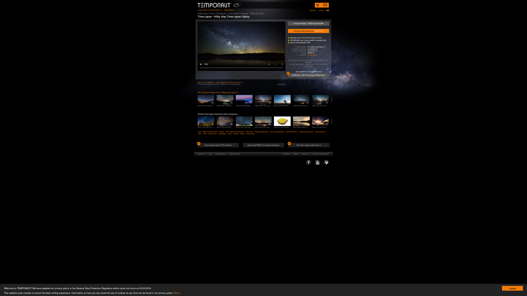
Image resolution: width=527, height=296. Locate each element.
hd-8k (242, 134)
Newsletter (234, 154)
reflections (212, 134)
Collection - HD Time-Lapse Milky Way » (308, 75)
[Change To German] (327, 10)
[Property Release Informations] (317, 48)
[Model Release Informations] (324, 46)
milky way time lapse (210, 131)
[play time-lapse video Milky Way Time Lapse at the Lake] (263, 99)
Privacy (305, 154)
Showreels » (229, 10)
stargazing (222, 134)
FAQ (210, 154)
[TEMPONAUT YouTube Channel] (317, 163)
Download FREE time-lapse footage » (264, 145)
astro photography (277, 131)
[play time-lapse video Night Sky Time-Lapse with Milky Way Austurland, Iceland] (244, 121)
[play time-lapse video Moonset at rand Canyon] (206, 99)
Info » (311, 66)
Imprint (286, 154)
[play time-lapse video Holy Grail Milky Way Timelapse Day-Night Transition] (282, 99)
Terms (296, 154)
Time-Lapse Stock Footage (209, 10)
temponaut (250, 134)
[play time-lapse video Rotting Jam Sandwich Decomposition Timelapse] (282, 121)
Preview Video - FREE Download (308, 23)
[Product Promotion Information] (316, 50)
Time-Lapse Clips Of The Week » (218, 145)
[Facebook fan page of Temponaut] (309, 163)
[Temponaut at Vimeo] (326, 163)
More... (177, 292)
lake (199, 134)
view (205, 134)
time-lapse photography (235, 131)
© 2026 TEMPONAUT (321, 154)
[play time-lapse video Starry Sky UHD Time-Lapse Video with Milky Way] (206, 121)
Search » (313, 10)
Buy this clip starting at (308, 30)
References (220, 154)
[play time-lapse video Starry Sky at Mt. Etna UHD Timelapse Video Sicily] (320, 121)
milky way (249, 131)
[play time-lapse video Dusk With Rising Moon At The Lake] (301, 121)
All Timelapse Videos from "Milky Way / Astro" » (218, 92)
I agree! (512, 288)
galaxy (221, 131)
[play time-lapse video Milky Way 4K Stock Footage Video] (320, 99)
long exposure (320, 131)
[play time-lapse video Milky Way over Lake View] (263, 121)
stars (230, 134)
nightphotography (261, 131)
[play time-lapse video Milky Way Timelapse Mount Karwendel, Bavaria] (225, 99)
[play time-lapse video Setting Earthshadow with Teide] (244, 99)
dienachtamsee (291, 131)
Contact (201, 154)
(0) (325, 5)
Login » (322, 10)
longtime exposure (306, 131)
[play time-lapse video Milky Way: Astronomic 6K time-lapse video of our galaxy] (301, 99)
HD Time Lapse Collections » (309, 145)
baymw (236, 134)
